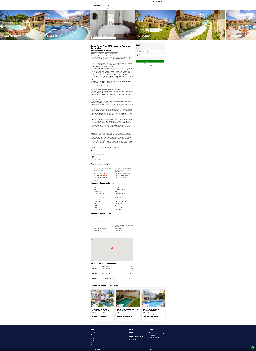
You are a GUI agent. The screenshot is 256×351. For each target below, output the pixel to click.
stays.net (158, 348)
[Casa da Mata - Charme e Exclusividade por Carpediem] (102, 298)
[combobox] (151, 55)
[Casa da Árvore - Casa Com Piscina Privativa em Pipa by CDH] (153, 298)
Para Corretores (134, 5)
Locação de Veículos (124, 5)
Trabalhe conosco (154, 5)
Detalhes (103, 320)
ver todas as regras (95, 180)
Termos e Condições (111, 8)
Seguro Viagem (110, 5)
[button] (254, 26)
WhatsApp (150, 61)
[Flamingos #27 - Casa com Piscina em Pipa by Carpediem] (128, 298)
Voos (117, 5)
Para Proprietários (144, 5)
